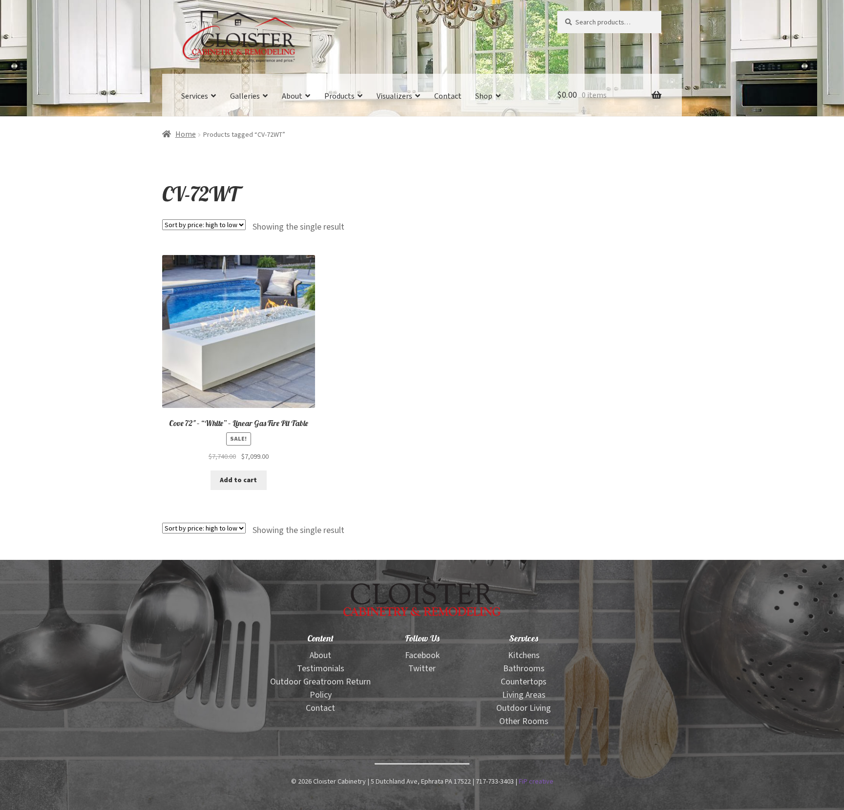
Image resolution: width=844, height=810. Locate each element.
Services (194, 96)
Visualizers (394, 96)
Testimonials (320, 668)
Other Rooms (524, 721)
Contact (448, 96)
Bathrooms (524, 668)
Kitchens (524, 655)
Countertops (524, 681)
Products (339, 96)
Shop (483, 96)
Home (185, 134)
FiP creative (536, 781)
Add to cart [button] (238, 480)
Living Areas (524, 695)
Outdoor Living (523, 708)
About (292, 96)
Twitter (422, 668)
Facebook (422, 655)
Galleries (245, 96)
